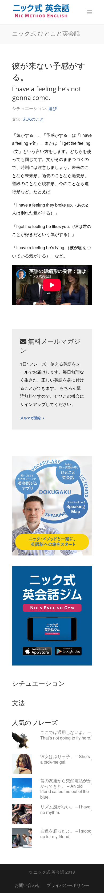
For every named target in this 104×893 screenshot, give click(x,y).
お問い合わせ (27, 885)
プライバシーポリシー (68, 885)
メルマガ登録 (30, 418)
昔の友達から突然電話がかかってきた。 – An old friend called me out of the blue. (65, 789)
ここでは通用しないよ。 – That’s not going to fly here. (65, 735)
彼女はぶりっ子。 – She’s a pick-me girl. (65, 759)
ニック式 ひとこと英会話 (46, 33)
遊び (52, 108)
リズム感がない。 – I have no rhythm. (65, 809)
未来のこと (33, 119)
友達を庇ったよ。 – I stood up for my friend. (65, 833)
